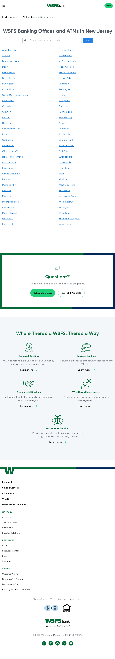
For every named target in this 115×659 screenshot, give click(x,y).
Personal (7, 482)
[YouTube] (71, 643)
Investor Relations (11, 533)
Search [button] (87, 40)
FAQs (4, 545)
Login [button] (108, 5)
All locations (29, 17)
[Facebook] (57, 643)
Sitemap (6, 561)
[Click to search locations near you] (25, 40)
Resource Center (10, 551)
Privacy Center (40, 599)
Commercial (9, 493)
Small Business (10, 487)
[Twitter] (51, 643)
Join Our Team (9, 522)
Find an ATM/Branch (12, 579)
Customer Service (11, 574)
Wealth (6, 499)
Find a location (10, 17)
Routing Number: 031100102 (16, 589)
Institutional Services (14, 504)
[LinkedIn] (44, 643)
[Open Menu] (4, 5)
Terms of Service (58, 599)
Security (6, 556)
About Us (6, 517)
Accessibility (76, 599)
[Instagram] (64, 643)
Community (7, 528)
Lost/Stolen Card (10, 584)
